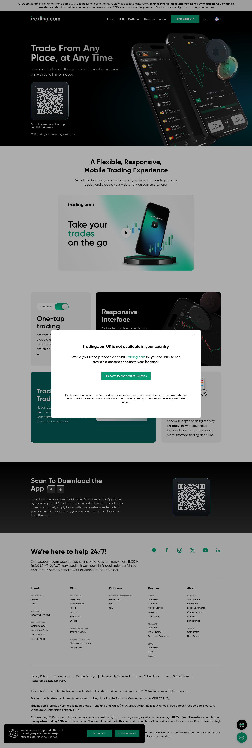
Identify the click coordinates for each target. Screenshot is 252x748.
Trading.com (135, 357)
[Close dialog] (194, 334)
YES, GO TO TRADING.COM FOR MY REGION (126, 376)
